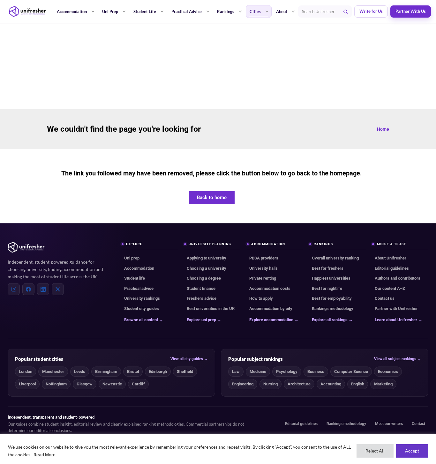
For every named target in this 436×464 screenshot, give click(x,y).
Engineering (242, 384)
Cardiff (138, 384)
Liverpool (27, 384)
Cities (255, 11)
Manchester (53, 371)
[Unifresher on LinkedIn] (43, 289)
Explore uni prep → (204, 319)
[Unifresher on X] (58, 289)
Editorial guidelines (392, 268)
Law (236, 371)
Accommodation (72, 11)
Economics (388, 371)
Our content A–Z (390, 288)
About (281, 11)
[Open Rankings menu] (240, 11)
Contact (418, 423)
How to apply (261, 298)
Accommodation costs (269, 288)
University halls (263, 268)
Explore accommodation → (273, 319)
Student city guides (141, 308)
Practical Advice (186, 11)
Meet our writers (389, 423)
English (357, 384)
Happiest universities (331, 278)
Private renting (262, 278)
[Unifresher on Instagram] (14, 289)
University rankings (142, 298)
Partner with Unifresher (396, 308)
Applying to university (206, 258)
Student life (134, 278)
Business (315, 371)
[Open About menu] (293, 11)
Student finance (201, 288)
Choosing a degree (204, 278)
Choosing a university (206, 268)
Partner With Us (410, 11)
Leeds (79, 371)
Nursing (270, 384)
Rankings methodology (332, 308)
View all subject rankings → (397, 359)
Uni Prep (110, 11)
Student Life (144, 11)
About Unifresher (390, 258)
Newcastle (112, 384)
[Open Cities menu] (266, 11)
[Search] (345, 11)
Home (383, 129)
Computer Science (351, 371)
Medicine (258, 371)
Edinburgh (158, 371)
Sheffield (185, 371)
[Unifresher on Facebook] (28, 289)
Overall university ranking (335, 258)
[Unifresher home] (26, 247)
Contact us (385, 298)
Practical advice (139, 288)
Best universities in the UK (211, 308)
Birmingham (106, 371)
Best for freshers (327, 268)
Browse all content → (143, 319)
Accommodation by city (270, 308)
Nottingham (56, 384)
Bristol (133, 371)
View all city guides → (189, 359)
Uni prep (131, 258)
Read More (45, 454)
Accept (412, 450)
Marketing (383, 384)
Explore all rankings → (332, 319)
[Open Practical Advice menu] (207, 11)
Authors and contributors (397, 278)
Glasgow (85, 384)
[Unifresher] (27, 11)
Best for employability (332, 298)
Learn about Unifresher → (398, 319)
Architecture (299, 384)
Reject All (375, 450)
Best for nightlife (327, 288)
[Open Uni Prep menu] (124, 11)
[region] (218, 449)
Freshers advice (201, 298)
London (25, 371)
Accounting (330, 384)
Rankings (225, 11)
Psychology (286, 371)
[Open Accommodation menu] (92, 11)
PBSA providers (263, 258)
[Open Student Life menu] (162, 11)
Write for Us (371, 11)
